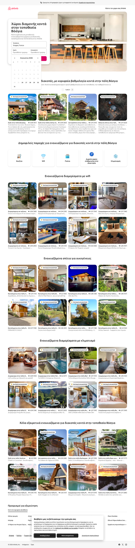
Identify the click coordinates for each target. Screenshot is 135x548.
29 (34, 82)
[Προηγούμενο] (62, 89)
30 (38, 82)
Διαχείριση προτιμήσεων (90, 535)
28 (30, 82)
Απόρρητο (25, 544)
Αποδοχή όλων (45, 535)
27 (26, 82)
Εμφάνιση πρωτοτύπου (87, 3)
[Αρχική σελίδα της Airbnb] (13, 8)
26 (22, 82)
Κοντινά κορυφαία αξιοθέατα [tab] (18, 510)
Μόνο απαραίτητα (67, 535)
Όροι (32, 544)
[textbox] (20, 52)
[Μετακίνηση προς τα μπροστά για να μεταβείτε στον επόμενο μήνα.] (37, 58)
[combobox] (29, 45)
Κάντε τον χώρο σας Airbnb (115, 8)
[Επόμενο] (72, 89)
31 (14, 87)
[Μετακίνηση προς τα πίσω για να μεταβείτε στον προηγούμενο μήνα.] (14, 58)
